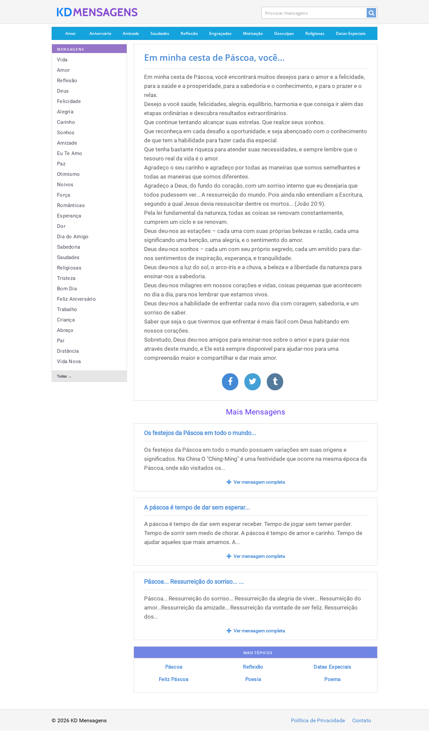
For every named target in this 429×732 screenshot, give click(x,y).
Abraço (65, 330)
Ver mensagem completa (259, 482)
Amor (70, 33)
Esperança (69, 216)
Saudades (159, 33)
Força (63, 195)
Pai (60, 341)
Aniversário (100, 33)
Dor (61, 226)
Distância (68, 351)
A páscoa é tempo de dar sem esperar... (197, 507)
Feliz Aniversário (76, 299)
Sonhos (66, 133)
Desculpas (284, 33)
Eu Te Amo (69, 153)
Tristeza (66, 278)
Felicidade (69, 101)
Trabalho (67, 309)
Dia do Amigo (73, 237)
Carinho (66, 122)
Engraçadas (220, 33)
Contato (361, 721)
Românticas (71, 205)
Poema (332, 679)
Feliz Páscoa (174, 679)
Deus (63, 91)
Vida (62, 60)
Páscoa (174, 667)
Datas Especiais (351, 33)
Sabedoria (68, 247)
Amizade (131, 33)
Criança (66, 320)
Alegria (65, 112)
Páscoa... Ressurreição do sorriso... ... (194, 581)
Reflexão (189, 33)
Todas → (64, 376)
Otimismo (68, 174)
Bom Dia (67, 289)
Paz (61, 164)
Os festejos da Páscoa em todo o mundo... (200, 432)
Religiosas (314, 33)
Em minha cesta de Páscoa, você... (214, 57)
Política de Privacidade (318, 721)
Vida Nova (69, 361)
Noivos (65, 185)
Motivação (253, 33)
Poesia (253, 679)
